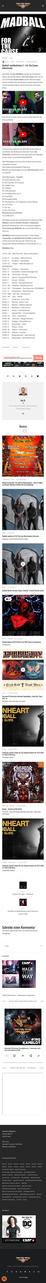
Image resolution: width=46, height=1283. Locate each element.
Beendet (4, 862)
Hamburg (25, 1177)
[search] (41, 946)
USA (25, 1199)
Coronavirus (30, 1172)
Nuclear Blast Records (12, 1191)
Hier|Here (18, 1144)
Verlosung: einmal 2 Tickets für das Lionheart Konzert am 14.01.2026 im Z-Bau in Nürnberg (23, 754)
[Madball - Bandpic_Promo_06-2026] (23, 509)
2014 (11, 1164)
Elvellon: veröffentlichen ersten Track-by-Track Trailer (23, 911)
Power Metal (29, 1191)
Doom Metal (33, 1175)
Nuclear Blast (26, 347)
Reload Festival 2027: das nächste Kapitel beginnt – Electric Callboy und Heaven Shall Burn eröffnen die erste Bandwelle (22, 484)
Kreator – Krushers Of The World (12, 809)
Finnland (16, 1177)
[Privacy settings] (4, 1278)
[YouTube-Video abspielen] (23, 102)
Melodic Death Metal (11, 1183)
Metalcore (27, 1186)
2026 (40, 1166)
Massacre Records (34, 1180)
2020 (5, 1166)
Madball (16, 347)
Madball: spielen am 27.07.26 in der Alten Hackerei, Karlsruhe (20, 536)
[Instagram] (16, 1271)
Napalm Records (9, 1188)
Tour (20, 1199)
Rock (39, 1194)
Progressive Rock (28, 1194)
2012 (5, 1164)
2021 (11, 1166)
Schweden (7, 1197)
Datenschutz (35, 1266)
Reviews (12, 806)
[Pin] (19, 376)
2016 (22, 1164)
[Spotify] (25, 1271)
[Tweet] (14, 376)
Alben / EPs (5, 806)
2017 (28, 1164)
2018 (34, 1164)
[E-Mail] (26, 376)
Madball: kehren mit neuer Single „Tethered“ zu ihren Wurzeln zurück (23, 590)
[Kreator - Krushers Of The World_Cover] (23, 782)
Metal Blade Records (11, 1186)
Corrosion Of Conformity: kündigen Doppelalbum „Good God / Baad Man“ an (22, 697)
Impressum (27, 1266)
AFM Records (8, 1169)
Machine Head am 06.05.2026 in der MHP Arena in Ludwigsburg (21, 642)
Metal (24, 1183)
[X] (11, 1271)
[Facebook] (7, 1271)
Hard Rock (7, 1180)
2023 (22, 1166)
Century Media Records (12, 1172)
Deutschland (20, 1175)
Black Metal (21, 1169)
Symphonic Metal (21, 1197)
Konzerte (10, 638)
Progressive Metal (10, 1194)
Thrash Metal (35, 1197)
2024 (28, 1166)
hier (39, 244)
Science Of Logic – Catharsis (23, 893)
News (12, 61)
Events (4, 638)
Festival (6, 1177)
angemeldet (13, 931)
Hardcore (36, 1177)
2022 (17, 1166)
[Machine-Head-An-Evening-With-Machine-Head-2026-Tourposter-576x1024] (23, 615)
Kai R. (7, 61)
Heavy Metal (19, 1180)
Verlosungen (12, 862)
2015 (17, 1164)
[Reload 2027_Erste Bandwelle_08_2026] (23, 456)
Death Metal (8, 1175)
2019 (40, 1164)
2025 (34, 1166)
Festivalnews (6, 479)
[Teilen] (7, 376)
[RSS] (29, 1271)
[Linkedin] (21, 1271)
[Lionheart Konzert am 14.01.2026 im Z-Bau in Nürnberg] (23, 726)
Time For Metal (9, 1199)
